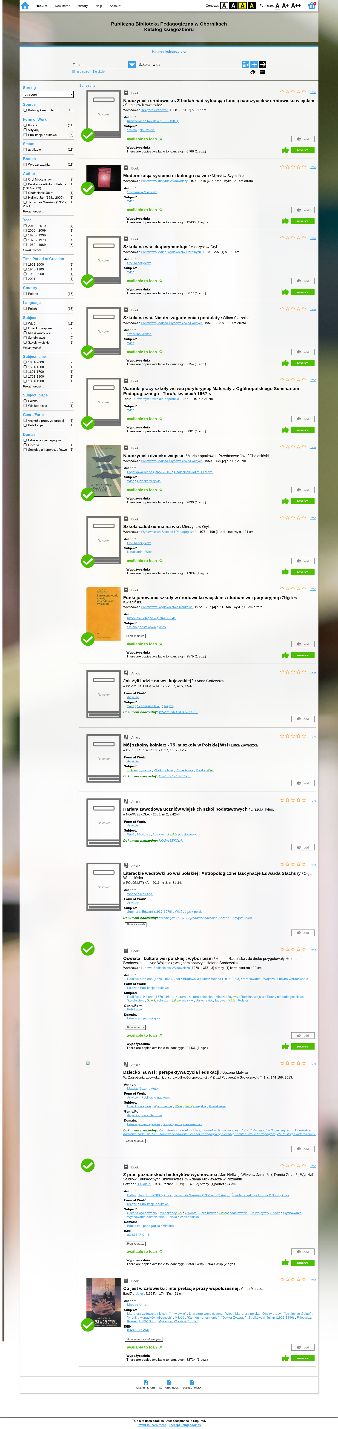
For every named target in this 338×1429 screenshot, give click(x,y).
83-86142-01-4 (138, 1235)
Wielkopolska (163, 770)
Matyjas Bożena (143, 1088)
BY (251, 5)
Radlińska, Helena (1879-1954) (150, 997)
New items (62, 6)
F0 (277, 5)
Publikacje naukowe (154, 988)
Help (98, 6)
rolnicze (158, 1000)
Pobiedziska (184, 770)
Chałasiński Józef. (193, 472)
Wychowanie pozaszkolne (146, 1217)
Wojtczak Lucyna (285, 979)
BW (233, 5)
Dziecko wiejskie (149, 481)
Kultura (180, 997)
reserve (303, 150)
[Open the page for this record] (104, 181)
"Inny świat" (177, 1313)
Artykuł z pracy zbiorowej (145, 1115)
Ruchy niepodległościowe (285, 997)
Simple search (81, 71)
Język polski (193, 911)
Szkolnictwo (135, 1000)
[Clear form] (253, 72)
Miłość (179, 1317)
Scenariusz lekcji (149, 706)
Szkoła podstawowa (141, 627)
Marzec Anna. (137, 1304)
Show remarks (135, 636)
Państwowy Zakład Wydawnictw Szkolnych (172, 323)
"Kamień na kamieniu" (203, 1317)
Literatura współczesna (206, 1313)
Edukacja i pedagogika (143, 1018)
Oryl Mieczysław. (139, 263)
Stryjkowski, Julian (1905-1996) (271, 1317)
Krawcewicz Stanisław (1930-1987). (153, 121)
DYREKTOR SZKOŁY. (175, 776)
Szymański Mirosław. (142, 192)
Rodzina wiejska (252, 997)
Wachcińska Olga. (140, 894)
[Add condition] (254, 64)
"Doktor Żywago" (233, 1317)
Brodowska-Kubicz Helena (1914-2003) (222, 979)
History (83, 6)
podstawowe (233, 1213)
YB (242, 5)
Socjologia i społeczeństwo (182, 1124)
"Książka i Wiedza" (154, 110)
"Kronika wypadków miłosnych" (149, 1317)
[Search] (262, 64)
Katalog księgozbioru (169, 51)
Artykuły (133, 697)
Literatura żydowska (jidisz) (147, 1313)
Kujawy (169, 706)
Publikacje (134, 1009)
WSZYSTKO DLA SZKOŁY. (178, 712)
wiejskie (182, 1000)
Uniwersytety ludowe (211, 1000)
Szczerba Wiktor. (139, 334)
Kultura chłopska (201, 997)
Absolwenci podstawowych (175, 834)
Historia (168, 1226)
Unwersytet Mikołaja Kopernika (156, 399)
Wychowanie (163, 1106)
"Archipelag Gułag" (297, 1313)
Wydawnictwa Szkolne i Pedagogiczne (168, 532)
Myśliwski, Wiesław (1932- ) (178, 1321)
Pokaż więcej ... (33, 211)
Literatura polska (247, 1313)
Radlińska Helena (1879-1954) (153, 979)
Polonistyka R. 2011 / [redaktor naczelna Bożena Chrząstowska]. (206, 918)
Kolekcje (99, 71)
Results (42, 6)
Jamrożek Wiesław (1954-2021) (201, 1195)
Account (115, 6)
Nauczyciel (147, 130)
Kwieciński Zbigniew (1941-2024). (151, 618)
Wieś (130, 201)
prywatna (139, 770)
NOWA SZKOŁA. (171, 840)
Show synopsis (135, 924)
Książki (132, 988)
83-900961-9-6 (138, 1330)
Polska (205, 770)
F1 (285, 5)
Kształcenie (217, 1106)
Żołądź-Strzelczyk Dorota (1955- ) (260, 1195)
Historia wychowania (142, 1213)
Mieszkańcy (226, 997)
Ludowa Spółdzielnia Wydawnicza (165, 968)
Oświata (191, 1213)
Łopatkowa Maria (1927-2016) (149, 472)
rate (313, 92)
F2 (296, 5)
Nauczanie (135, 552)
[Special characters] (262, 72)
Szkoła (132, 130)
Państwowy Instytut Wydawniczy (164, 181)
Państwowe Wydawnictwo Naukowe (167, 607)
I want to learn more (151, 1425)
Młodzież (143, 834)
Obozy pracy (271, 1313)
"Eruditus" (144, 1184)
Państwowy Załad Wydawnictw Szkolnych (171, 252)
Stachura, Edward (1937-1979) (149, 911)
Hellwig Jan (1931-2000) (149, 1195)
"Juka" (139, 1293)
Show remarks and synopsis (143, 1339)
